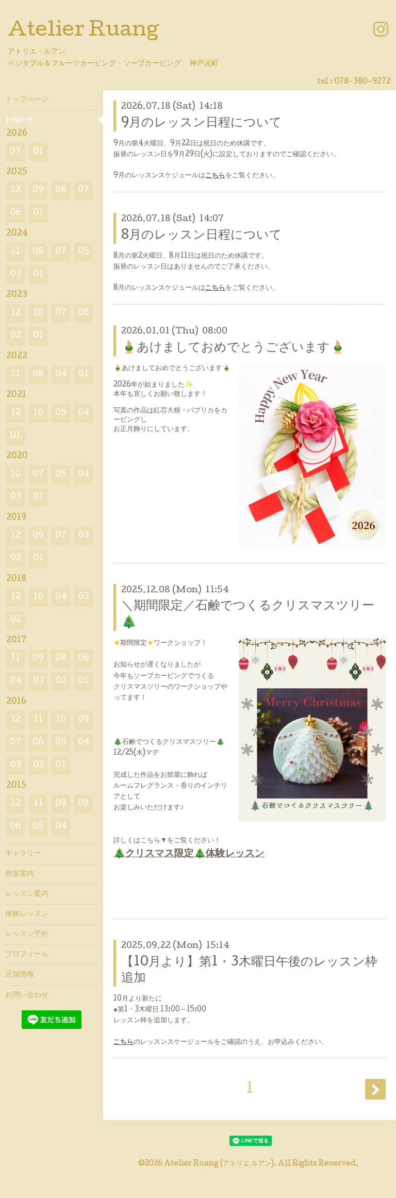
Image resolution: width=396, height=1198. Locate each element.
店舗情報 (19, 975)
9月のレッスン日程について (201, 123)
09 (38, 190)
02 (15, 335)
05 (83, 251)
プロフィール (26, 955)
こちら (215, 175)
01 (38, 151)
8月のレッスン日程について (201, 236)
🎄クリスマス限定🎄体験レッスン (189, 854)
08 (61, 190)
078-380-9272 (362, 82)
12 (16, 190)
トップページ (26, 100)
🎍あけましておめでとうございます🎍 (233, 348)
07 (15, 151)
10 (38, 313)
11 (15, 251)
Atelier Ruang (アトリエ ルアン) (219, 1164)
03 (15, 274)
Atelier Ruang (83, 31)
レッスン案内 (26, 894)
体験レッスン (26, 914)
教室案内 (19, 874)
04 (61, 374)
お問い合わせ (26, 995)
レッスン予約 (26, 934)
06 (15, 213)
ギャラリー (23, 854)
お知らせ (19, 120)
